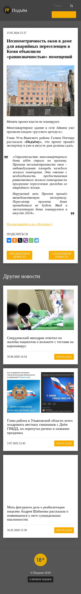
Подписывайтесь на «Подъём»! (30, 224)
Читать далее (64, 357)
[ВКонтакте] (9, 240)
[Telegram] (36, 240)
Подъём (19, 10)
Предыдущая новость (19, 255)
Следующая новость (61, 255)
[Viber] (25, 240)
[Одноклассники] (14, 240)
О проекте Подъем (40, 579)
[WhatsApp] (31, 240)
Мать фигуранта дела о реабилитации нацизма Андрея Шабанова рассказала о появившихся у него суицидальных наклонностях (37, 513)
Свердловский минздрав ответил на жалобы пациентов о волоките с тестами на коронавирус (40, 342)
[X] (20, 240)
